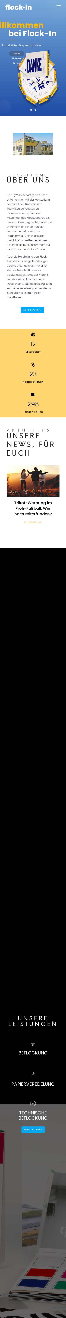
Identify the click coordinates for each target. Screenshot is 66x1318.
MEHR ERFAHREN (32, 310)
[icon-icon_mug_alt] (33, 395)
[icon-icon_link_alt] (33, 364)
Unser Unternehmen (16, 54)
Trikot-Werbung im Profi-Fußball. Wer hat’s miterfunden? (33, 508)
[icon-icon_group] (33, 334)
